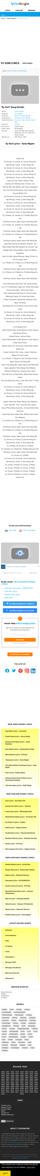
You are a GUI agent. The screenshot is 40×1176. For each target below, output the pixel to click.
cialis (10, 1058)
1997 (17, 1086)
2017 (36, 1090)
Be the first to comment (20, 654)
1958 (22, 1077)
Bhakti (5, 1009)
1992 (31, 1085)
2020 (12, 1092)
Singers (3, 994)
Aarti (12, 1009)
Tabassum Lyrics (17, 760)
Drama (16, 1023)
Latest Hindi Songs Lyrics (20, 1158)
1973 (17, 1081)
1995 (7, 1086)
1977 (36, 1081)
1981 (17, 1083)
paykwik (30, 1058)
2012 (12, 1090)
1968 (31, 1079)
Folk (24, 1026)
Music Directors (6, 992)
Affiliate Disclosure (7, 1114)
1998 (22, 1086)
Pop (4, 1039)
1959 (26, 1077)
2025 (36, 1092)
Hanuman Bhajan (20, 1012)
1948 (12, 1075)
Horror (5, 1031)
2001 (36, 1086)
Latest (7, 10)
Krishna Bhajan (7, 1015)
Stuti (33, 1048)
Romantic (22, 1042)
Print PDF (12, 530)
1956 (12, 1077)
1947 (7, 1075)
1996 (12, 1086)
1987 (7, 1085)
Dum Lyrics (15, 773)
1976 (31, 1081)
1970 (3, 1081)
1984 (31, 1083)
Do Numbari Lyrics (20, 833)
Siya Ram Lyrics (15, 731)
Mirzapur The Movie (13, 968)
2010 (3, 1090)
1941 (17, 1073)
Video (15, 71)
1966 (22, 1079)
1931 (7, 1072)
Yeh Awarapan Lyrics (18, 785)
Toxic (7, 952)
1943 (26, 1073)
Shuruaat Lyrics (17, 880)
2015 (26, 1090)
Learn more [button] (30, 1167)
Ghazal (12, 1028)
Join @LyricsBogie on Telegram (21, 604)
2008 (31, 1088)
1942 (22, 1073)
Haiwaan (8, 930)
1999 (26, 1086)
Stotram (25, 1048)
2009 (36, 1088)
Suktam (5, 1050)
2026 (3, 1094)
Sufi (30, 1045)
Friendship (32, 1026)
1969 (36, 1079)
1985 (36, 1083)
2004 (12, 1088)
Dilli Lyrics (9, 598)
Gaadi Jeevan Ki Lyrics (17, 886)
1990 (22, 1085)
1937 (36, 1072)
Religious (5, 1042)
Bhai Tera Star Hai (12, 973)
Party (4, 1037)
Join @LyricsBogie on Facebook (21, 611)
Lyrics (9, 71)
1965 (17, 1079)
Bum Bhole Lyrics (19, 749)
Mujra (23, 1034)
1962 (3, 1079)
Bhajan (27, 1009)
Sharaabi (14, 1045)
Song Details (22, 71)
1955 (7, 1077)
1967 (26, 1079)
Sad (30, 1042)
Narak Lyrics (13, 844)
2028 (22, 1094)
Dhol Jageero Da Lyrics (20, 849)
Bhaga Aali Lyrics (20, 870)
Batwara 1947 (10, 962)
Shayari (23, 1045)
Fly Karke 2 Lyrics (15, 822)
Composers (5, 996)
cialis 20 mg (4, 1058)
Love (35, 1031)
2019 (7, 1092)
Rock (13, 1042)
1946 (3, 1075)
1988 (12, 1085)
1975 (26, 1081)
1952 (31, 1075)
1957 (17, 1077)
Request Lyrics (6, 1107)
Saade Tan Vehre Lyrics (18, 806)
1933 (17, 1072)
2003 (7, 1088)
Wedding (5, 1048)
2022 (22, 1092)
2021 (17, 1092)
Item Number (14, 1031)
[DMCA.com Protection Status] (7, 1122)
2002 (3, 1088)
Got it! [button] (5, 1173)
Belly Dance (23, 1020)
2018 (3, 1092)
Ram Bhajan (19, 1015)
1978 (3, 1083)
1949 (17, 1075)
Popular (19, 10)
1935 (26, 1072)
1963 (7, 1079)
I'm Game (8, 946)
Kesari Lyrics (17, 909)
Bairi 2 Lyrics (17, 899)
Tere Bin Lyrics (11, 591)
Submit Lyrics (5, 1105)
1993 (36, 1085)
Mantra (15, 1017)
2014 (22, 1090)
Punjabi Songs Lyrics (14, 1142)
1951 (26, 1075)
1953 (36, 1075)
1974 (21, 1081)
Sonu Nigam (19, 113)
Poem (31, 1037)
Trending (31, 10)
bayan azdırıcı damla (20, 1058)
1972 (12, 1081)
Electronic (32, 1023)
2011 (7, 1090)
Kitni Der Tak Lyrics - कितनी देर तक (19, 588)
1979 (7, 1083)
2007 (26, 1088)
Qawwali (19, 1039)
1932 (12, 1072)
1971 (7, 1081)
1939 (7, 1073)
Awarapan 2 (10, 957)
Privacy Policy (6, 1109)
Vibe (7, 941)
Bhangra (23, 1017)
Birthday (32, 1017)
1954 (3, 1077)
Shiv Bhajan (15, 1048)
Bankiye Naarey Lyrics (21, 838)
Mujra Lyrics (17, 875)
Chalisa (29, 1015)
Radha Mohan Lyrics (17, 864)
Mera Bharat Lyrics (16, 755)
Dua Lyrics (15, 801)
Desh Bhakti (6, 1023)
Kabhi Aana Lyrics (12, 594)
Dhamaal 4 (9, 978)
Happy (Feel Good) (24, 1028)
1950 (22, 1075)
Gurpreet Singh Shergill (22, 115)
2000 (31, 1086)
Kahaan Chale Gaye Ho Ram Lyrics (19, 779)
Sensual (5, 1045)
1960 (31, 1077)
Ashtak (19, 1009)
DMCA (3, 1111)
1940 (12, 1073)
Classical (5, 1020)
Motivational (13, 1034)
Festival (17, 124)
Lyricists (4, 997)
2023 (26, 1092)
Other (30, 1034)
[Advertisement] (20, 40)
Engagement (6, 1026)
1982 (22, 1083)
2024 (31, 1092)
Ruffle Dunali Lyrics (18, 915)
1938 (3, 1073)
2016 (31, 1090)
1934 (22, 1072)
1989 (17, 1085)
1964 (12, 1079)
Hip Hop (35, 1028)
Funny (5, 1028)
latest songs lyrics (25, 623)
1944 (31, 1073)
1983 (26, 1083)
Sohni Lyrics (16, 828)
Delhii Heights (19, 111)
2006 (22, 1088)
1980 (12, 1083)
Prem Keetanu (10, 935)
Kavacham (6, 1017)
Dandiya (33, 1020)
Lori (29, 1031)
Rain (27, 1039)
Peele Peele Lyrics (17, 736)
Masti (4, 1034)
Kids (23, 1031)
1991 (26, 1085)
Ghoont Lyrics (19, 904)
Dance (14, 1020)
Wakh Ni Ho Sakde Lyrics (20, 817)
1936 (31, 1072)
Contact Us (5, 1113)
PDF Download (29, 530)
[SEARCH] (37, 14)
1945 (36, 1073)
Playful (24, 1037)
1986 (3, 1085)
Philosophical (14, 1037)
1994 (3, 1086)
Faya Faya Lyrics (18, 811)
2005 (17, 1088)
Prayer (11, 1039)
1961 (36, 1077)
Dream (24, 1023)
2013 (17, 1090)
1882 (3, 1072)
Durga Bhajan (7, 1012)
